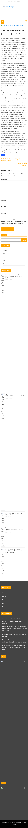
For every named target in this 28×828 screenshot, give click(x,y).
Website (3, 213)
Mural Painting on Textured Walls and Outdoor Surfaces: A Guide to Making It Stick (14, 551)
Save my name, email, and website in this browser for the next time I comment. (13, 222)
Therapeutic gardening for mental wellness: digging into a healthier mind (14, 529)
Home (4, 253)
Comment (4, 179)
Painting (5, 257)
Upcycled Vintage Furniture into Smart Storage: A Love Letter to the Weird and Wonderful (14, 395)
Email (3, 207)
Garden (3, 155)
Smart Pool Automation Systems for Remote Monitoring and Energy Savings (14, 276)
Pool (4, 260)
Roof (4, 263)
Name (3, 200)
